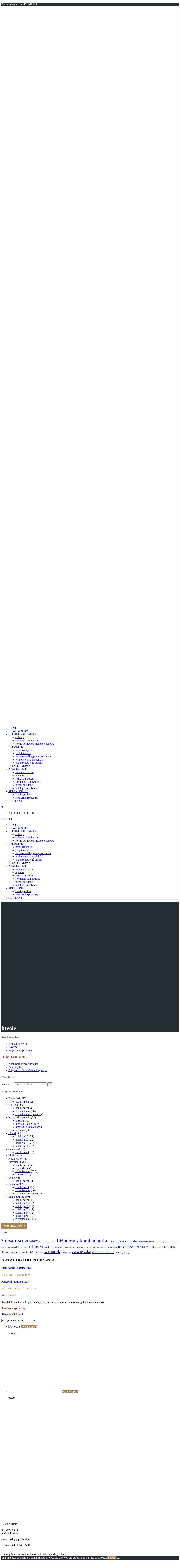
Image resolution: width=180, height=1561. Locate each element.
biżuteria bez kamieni (19, 1241)
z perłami (20, 1174)
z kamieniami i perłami (28, 1114)
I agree (111, 1557)
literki (37, 1246)
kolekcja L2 (22, 1136)
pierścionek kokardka (157, 1247)
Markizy (13, 1155)
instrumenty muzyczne (164, 1242)
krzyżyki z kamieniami (28, 1126)
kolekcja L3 (22, 1139)
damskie (111, 1241)
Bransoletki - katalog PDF (15, 1274)
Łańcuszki (14, 1149)
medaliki (20, 1130)
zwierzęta (119, 1252)
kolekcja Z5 (22, 1215)
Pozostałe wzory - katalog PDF (18, 1288)
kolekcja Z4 (22, 1212)
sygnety (24, 1252)
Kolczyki (13, 1104)
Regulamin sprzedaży (20, 1050)
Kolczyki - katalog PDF (15, 1281)
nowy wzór (134, 1246)
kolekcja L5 (22, 1145)
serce (7, 1252)
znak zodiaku (103, 1251)
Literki (12, 1133)
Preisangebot (15, 1067)
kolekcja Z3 (22, 1209)
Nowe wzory (15, 1158)
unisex (39, 1252)
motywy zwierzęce (100, 1247)
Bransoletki (14, 1098)
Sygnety (13, 1177)
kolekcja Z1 (22, 1203)
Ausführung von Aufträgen (23, 1063)
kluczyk (14, 1247)
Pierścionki (14, 1161)
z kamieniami (22, 1111)
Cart (4, 818)
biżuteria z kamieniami (80, 1240)
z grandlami (21, 1168)
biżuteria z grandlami (47, 1242)
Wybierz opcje (29, 1326)
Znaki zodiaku (16, 1196)
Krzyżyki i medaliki (19, 1117)
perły (144, 1246)
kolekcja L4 (22, 1142)
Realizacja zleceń (18, 1043)
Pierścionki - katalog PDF (16, 1267)
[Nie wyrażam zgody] (118, 1558)
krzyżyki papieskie (25, 1123)
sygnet (14, 1252)
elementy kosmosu (146, 1241)
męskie (121, 1246)
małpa (57, 1247)
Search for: (7, 1084)
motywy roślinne (83, 1247)
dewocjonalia (128, 1241)
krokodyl (27, 1247)
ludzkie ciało (49, 1247)
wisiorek (52, 1251)
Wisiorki (13, 1184)
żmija (128, 1252)
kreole (20, 1247)
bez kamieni (22, 1101)
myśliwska (112, 1247)
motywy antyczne (67, 1247)
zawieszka (81, 1251)
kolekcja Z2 (22, 1206)
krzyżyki (20, 1120)
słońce (32, 1252)
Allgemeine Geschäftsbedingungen (27, 1070)
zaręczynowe (66, 1252)
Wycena (12, 1046)
